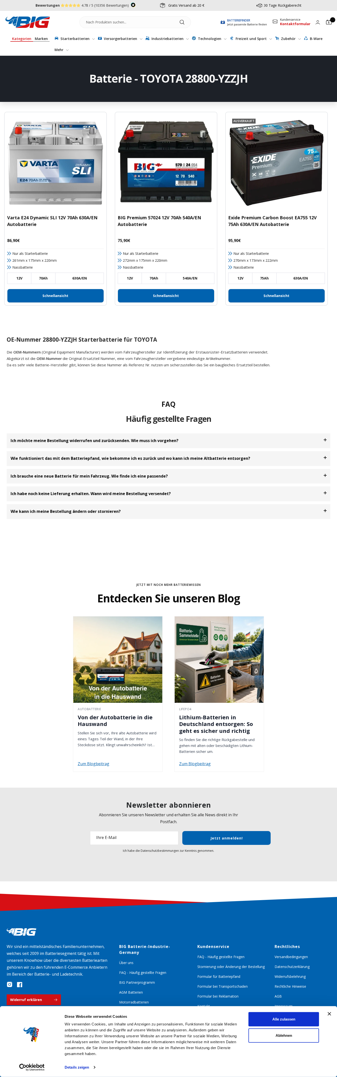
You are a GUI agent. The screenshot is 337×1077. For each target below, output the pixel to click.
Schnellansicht (55, 295)
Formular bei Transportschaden (222, 986)
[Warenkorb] (329, 22)
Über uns (126, 962)
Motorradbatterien (134, 1002)
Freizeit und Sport (251, 38)
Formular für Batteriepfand (218, 976)
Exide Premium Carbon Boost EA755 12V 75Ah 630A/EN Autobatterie (272, 221)
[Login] (318, 22)
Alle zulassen (283, 1019)
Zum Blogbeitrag (93, 763)
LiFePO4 (185, 709)
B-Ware (315, 38)
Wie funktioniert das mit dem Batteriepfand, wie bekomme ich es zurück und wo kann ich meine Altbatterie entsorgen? (130, 458)
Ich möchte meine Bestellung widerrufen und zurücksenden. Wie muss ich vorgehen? (94, 440)
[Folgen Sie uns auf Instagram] (10, 984)
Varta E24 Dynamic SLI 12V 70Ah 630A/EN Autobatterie (52, 221)
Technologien (209, 38)
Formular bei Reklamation (218, 996)
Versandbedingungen (291, 956)
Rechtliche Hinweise (290, 986)
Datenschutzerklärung (292, 966)
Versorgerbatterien (120, 38)
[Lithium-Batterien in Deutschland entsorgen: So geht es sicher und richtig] (219, 659)
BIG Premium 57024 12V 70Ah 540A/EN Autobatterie (159, 221)
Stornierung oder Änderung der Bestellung (231, 966)
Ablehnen (284, 1035)
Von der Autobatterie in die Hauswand (115, 720)
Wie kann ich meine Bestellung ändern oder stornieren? (66, 511)
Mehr (59, 49)
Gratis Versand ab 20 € (186, 5)
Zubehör (288, 38)
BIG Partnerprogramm (137, 982)
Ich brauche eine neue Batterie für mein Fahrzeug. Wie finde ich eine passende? (89, 476)
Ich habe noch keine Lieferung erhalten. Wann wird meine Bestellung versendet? (91, 493)
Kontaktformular (295, 23)
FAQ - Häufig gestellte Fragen (142, 972)
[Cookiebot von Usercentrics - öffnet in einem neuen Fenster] (32, 1067)
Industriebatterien (167, 38)
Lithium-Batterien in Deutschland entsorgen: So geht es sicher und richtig (216, 723)
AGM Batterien (131, 992)
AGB (278, 996)
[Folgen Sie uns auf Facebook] (19, 984)
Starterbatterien (75, 38)
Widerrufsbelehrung (290, 976)
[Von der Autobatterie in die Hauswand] (117, 659)
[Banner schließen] (329, 1014)
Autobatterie (89, 709)
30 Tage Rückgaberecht (282, 5)
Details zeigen (77, 1067)
